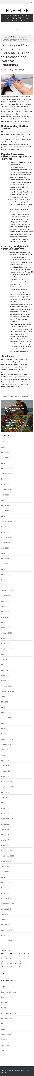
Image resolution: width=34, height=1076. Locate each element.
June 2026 (5, 447)
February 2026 (6, 468)
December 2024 (7, 527)
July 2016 (5, 866)
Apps (3, 987)
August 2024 (6, 543)
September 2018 (7, 787)
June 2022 (5, 654)
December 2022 (7, 638)
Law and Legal (6, 1019)
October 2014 (6, 941)
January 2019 (6, 771)
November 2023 (7, 580)
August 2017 (6, 824)
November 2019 (7, 734)
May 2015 (5, 925)
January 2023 (6, 633)
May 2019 (5, 760)
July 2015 (5, 914)
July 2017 (5, 829)
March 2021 (6, 707)
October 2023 (6, 585)
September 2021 (7, 691)
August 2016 (6, 861)
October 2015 (6, 898)
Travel (3, 1050)
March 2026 (6, 463)
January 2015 (6, 930)
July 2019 (5, 750)
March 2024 (6, 569)
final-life (26, 70)
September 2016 (7, 856)
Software (4, 1040)
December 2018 (7, 776)
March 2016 (6, 877)
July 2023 (5, 601)
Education (5, 997)
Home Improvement (8, 1013)
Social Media (6, 1034)
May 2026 (5, 452)
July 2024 (5, 548)
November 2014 (7, 935)
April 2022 (5, 659)
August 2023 (6, 596)
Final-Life (17, 11)
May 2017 (5, 835)
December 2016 (7, 845)
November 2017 (7, 813)
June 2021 (5, 697)
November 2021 (7, 681)
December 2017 (7, 808)
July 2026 (5, 442)
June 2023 (5, 606)
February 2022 (6, 670)
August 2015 (6, 909)
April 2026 (5, 458)
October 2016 (6, 850)
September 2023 (7, 590)
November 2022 (7, 643)
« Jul (3, 973)
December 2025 (7, 479)
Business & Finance (8, 992)
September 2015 (7, 904)
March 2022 (6, 665)
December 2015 (7, 888)
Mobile (3, 1024)
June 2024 (5, 553)
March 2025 (6, 516)
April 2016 (5, 872)
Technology (5, 1045)
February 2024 (6, 574)
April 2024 (5, 564)
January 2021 (6, 718)
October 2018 (6, 782)
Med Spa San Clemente (19, 396)
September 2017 (7, 819)
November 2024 (7, 532)
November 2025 (7, 484)
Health (5, 396)
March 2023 (6, 622)
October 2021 (6, 686)
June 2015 (5, 920)
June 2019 (5, 755)
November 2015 (7, 893)
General (4, 1003)
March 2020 (6, 728)
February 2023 (6, 628)
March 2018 (6, 803)
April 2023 (5, 617)
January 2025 (6, 521)
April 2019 (5, 766)
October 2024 (6, 537)
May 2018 (5, 792)
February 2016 (6, 882)
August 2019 (6, 744)
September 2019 (7, 739)
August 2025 (6, 490)
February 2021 (6, 713)
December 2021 (7, 675)
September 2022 (7, 649)
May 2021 (5, 702)
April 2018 (5, 797)
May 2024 (5, 559)
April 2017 (5, 840)
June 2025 (5, 500)
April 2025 (5, 511)
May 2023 (5, 612)
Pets (3, 1029)
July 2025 (5, 495)
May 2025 (5, 505)
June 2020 (5, 723)
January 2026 (6, 474)
